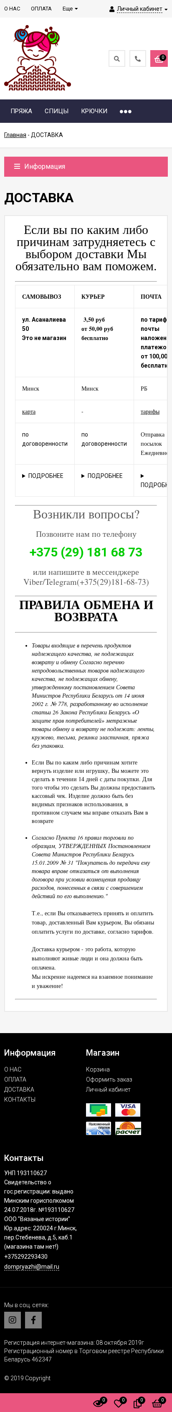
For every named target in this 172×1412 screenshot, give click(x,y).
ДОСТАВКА (19, 1089)
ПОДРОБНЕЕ (45, 475)
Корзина (98, 1069)
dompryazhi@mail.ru (31, 1266)
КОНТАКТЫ (19, 1099)
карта (28, 411)
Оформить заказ (109, 1079)
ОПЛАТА (15, 1079)
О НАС (12, 1069)
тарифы (150, 411)
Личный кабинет (108, 1089)
